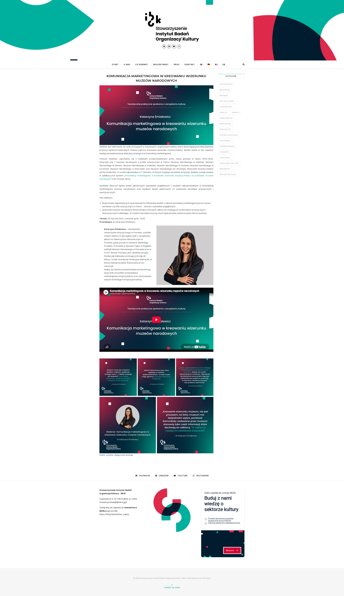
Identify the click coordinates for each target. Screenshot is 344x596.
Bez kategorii (227, 101)
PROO (177, 64)
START (115, 64)
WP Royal (206, 578)
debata (223, 112)
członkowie (226, 107)
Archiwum (225, 90)
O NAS (127, 64)
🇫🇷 (216, 64)
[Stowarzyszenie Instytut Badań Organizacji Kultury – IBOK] (172, 27)
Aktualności (226, 84)
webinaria (225, 169)
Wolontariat (161, 64)
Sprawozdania (227, 146)
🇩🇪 (208, 64)
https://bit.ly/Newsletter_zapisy (114, 514)
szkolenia (225, 158)
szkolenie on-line (229, 163)
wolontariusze (228, 174)
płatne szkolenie (229, 135)
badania (224, 95)
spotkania (225, 141)
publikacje (225, 129)
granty (236, 112)
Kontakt (190, 64)
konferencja (226, 118)
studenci (224, 152)
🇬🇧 (201, 64)
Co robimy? (141, 64)
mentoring (225, 124)
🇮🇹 (224, 64)
